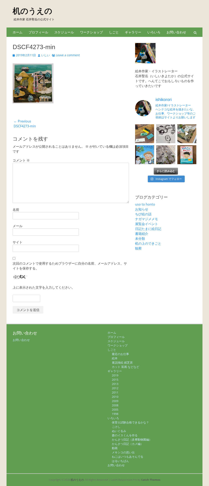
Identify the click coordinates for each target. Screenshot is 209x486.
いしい (45, 55)
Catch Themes (150, 480)
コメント (21, 160)
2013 (115, 384)
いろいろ (153, 32)
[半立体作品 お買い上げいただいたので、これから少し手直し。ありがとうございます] (186, 133)
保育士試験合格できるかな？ (130, 422)
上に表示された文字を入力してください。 (44, 287)
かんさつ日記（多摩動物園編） (132, 439)
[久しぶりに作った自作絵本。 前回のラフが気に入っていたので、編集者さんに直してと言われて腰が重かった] (165, 133)
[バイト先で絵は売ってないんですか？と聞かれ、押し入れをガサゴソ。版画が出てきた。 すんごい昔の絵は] (165, 154)
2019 (115, 375)
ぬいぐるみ (119, 431)
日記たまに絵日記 (148, 229)
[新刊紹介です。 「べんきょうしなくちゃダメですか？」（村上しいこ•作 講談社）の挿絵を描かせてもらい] (186, 154)
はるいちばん (120, 461)
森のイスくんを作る (125, 435)
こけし (116, 427)
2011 (115, 392)
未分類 (140, 238)
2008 (115, 405)
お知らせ (141, 209)
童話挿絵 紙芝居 (122, 362)
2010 (115, 397)
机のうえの (32, 11)
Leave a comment (68, 55)
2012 (115, 388)
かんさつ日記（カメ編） (127, 444)
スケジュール (64, 32)
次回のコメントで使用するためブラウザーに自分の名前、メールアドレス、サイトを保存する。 (70, 265)
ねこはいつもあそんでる (127, 457)
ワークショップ (91, 32)
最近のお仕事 (120, 354)
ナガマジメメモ (146, 219)
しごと (114, 32)
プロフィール (38, 32)
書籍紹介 (141, 233)
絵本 (115, 358)
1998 (115, 414)
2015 (115, 380)
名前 (16, 209)
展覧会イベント (146, 224)
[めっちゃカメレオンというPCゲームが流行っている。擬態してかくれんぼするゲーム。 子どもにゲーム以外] (144, 133)
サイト (17, 242)
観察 (138, 248)
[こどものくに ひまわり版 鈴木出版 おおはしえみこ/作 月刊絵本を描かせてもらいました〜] (144, 154)
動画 (115, 448)
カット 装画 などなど (125, 367)
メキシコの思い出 (123, 452)
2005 (115, 409)
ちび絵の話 (143, 214)
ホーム (17, 32)
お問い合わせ (176, 32)
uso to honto (145, 204)
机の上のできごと (148, 243)
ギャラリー (133, 32)
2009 (115, 401)
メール (17, 226)
